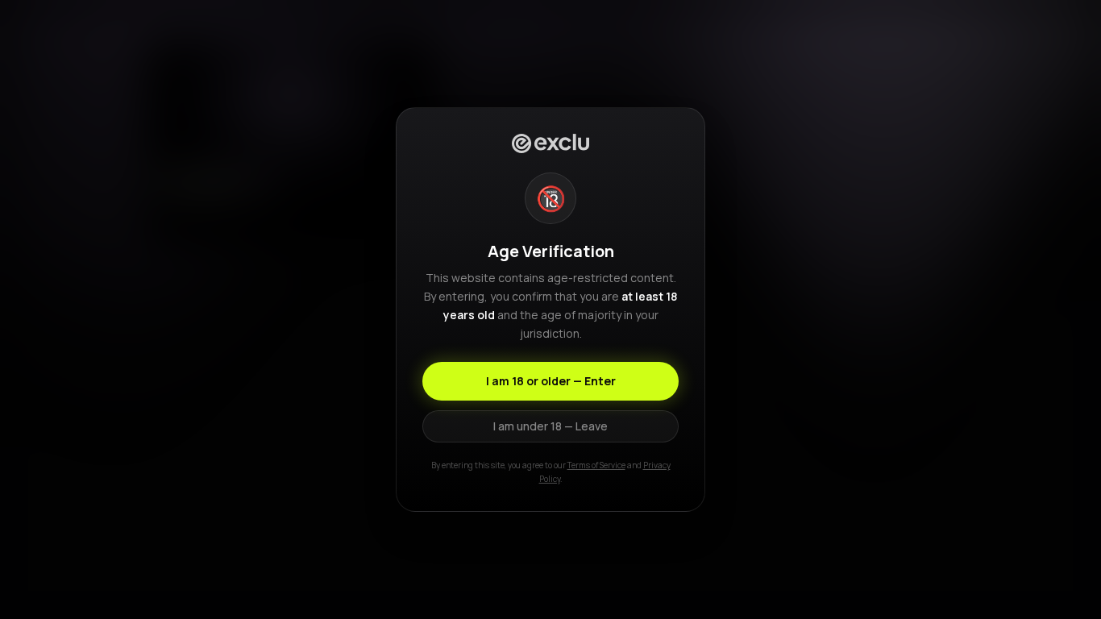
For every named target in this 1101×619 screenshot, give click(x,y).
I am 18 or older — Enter (551, 380)
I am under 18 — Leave (550, 426)
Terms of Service (596, 465)
